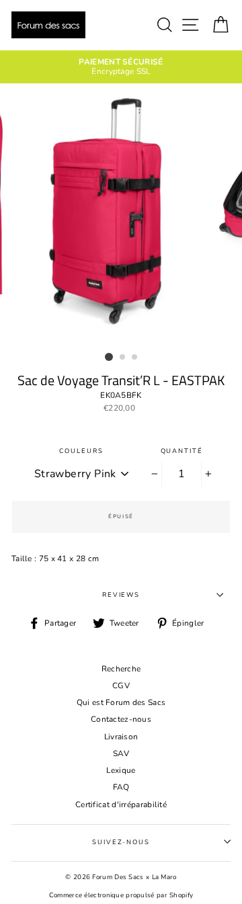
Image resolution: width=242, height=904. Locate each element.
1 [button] (109, 357)
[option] (121, 67)
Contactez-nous (121, 719)
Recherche (121, 668)
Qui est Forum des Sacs (121, 702)
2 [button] (123, 357)
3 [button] (135, 357)
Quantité (182, 450)
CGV (121, 685)
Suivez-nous (121, 841)
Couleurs (81, 450)
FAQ (121, 787)
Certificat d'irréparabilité (121, 804)
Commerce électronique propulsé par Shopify (121, 895)
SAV (121, 753)
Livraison (121, 736)
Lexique (120, 770)
